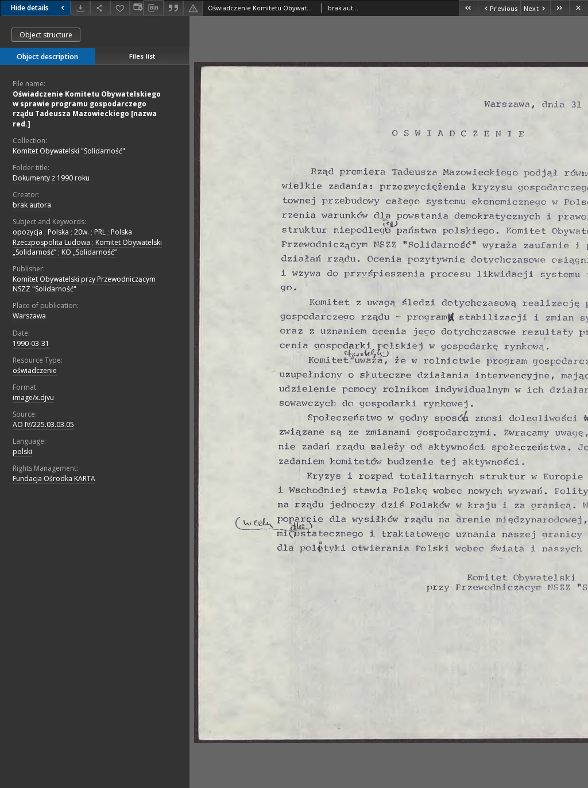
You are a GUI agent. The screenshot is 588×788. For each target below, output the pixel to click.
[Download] (80, 8)
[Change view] (137, 8)
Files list (142, 56)
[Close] (578, 8)
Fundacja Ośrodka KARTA (54, 478)
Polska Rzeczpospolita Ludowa (72, 237)
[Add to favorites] (120, 8)
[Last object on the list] (559, 8)
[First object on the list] (468, 8)
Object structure (46, 35)
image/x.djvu (33, 397)
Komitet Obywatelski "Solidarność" (69, 151)
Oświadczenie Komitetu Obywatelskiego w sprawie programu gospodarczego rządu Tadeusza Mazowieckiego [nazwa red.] (87, 109)
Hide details (30, 8)
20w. (81, 232)
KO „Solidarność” (89, 252)
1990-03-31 (31, 343)
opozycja (27, 232)
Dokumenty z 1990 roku (51, 178)
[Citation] (173, 8)
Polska (58, 232)
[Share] (100, 8)
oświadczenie (35, 370)
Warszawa (29, 316)
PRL (100, 232)
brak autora (32, 205)
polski (22, 451)
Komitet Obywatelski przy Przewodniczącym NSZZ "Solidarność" (84, 284)
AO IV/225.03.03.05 (43, 424)
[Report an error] (193, 8)
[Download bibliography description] (153, 8)
